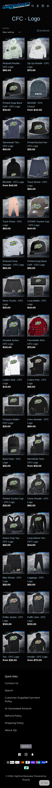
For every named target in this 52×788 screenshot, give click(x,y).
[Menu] (47, 6)
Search (9, 690)
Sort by (6, 28)
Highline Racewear (23, 776)
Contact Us (11, 683)
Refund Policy (13, 715)
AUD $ (25, 746)
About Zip (11, 730)
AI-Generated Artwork (18, 708)
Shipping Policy (14, 723)
